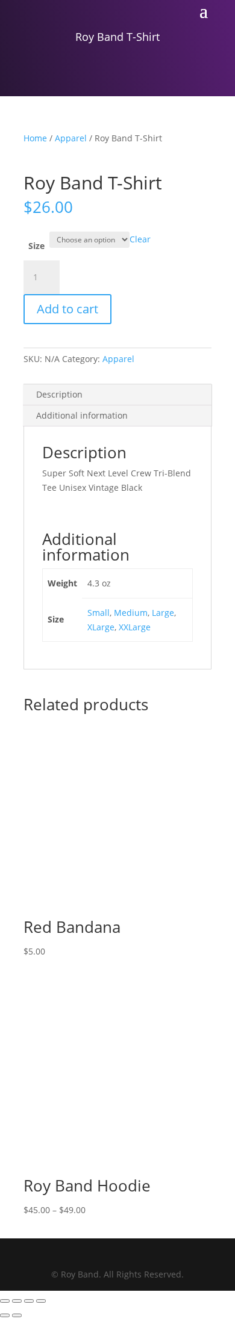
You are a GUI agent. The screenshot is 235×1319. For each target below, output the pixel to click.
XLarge (100, 627)
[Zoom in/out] (5, 1301)
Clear (140, 239)
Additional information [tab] (82, 415)
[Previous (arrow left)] (5, 1315)
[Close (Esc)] (41, 1301)
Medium (131, 612)
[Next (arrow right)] (17, 1315)
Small (98, 612)
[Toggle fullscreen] (17, 1301)
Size (36, 245)
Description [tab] (59, 394)
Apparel (71, 138)
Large (163, 612)
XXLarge (135, 627)
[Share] (29, 1301)
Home (35, 138)
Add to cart (67, 309)
